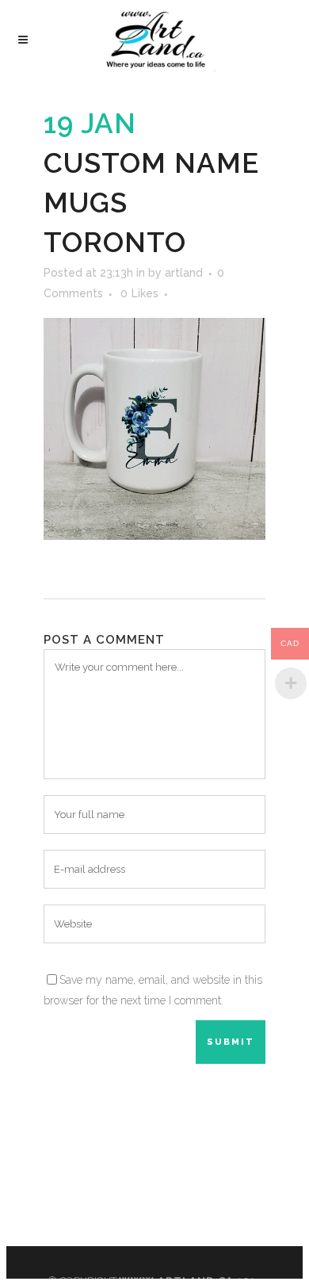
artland (184, 272)
